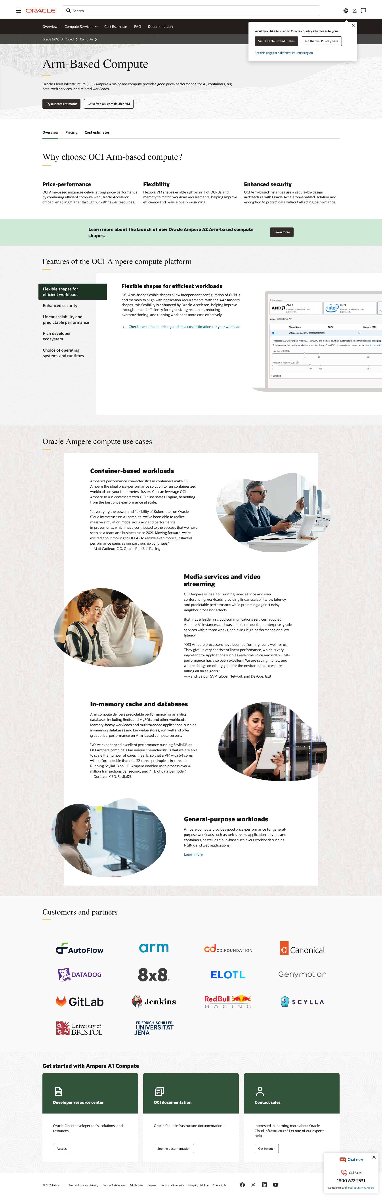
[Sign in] (354, 10)
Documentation (160, 26)
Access (62, 1148)
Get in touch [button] (266, 1148)
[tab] (72, 292)
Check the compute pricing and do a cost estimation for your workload (184, 326)
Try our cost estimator (61, 104)
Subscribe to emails (172, 1185)
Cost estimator (97, 132)
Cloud (70, 39)
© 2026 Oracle (51, 1185)
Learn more (282, 230)
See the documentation (173, 1148)
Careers (151, 1185)
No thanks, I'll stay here (321, 41)
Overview (49, 26)
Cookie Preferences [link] (114, 1185)
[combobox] (191, 10)
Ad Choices (136, 1185)
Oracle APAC (50, 39)
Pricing (71, 132)
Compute (86, 39)
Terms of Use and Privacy (83, 1185)
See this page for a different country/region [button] (284, 53)
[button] (18, 10)
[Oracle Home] (41, 10)
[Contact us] (363, 10)
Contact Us (219, 1185)
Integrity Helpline (198, 1185)
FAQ (137, 26)
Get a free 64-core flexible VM (109, 104)
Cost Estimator (115, 26)
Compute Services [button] (79, 26)
